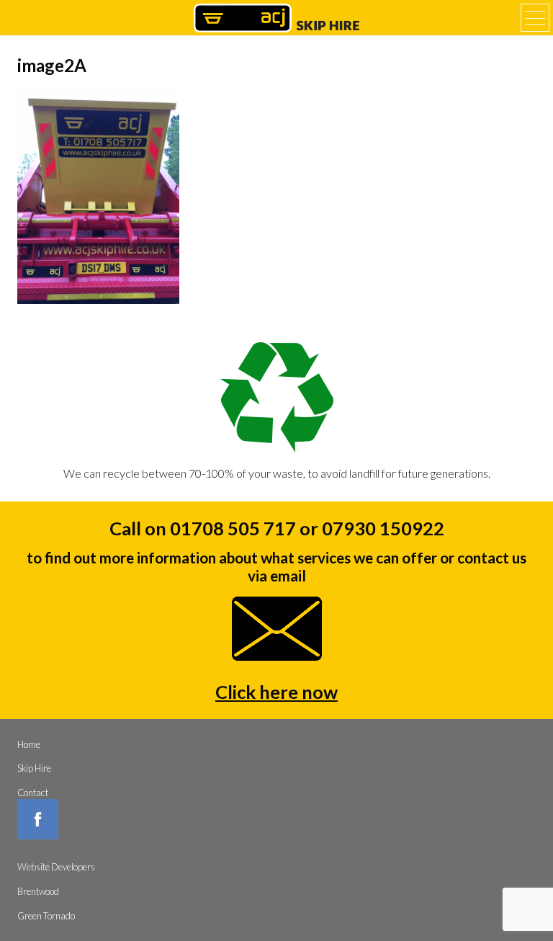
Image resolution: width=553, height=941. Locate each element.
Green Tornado (46, 916)
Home (28, 744)
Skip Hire (34, 768)
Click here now (276, 692)
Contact (32, 792)
